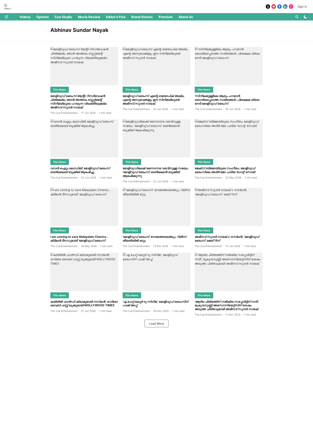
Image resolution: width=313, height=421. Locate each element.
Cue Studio (63, 17)
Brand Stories (142, 17)
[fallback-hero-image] (84, 66)
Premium (165, 17)
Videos (25, 17)
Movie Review (89, 17)
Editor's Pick (116, 17)
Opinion (42, 17)
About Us (185, 17)
